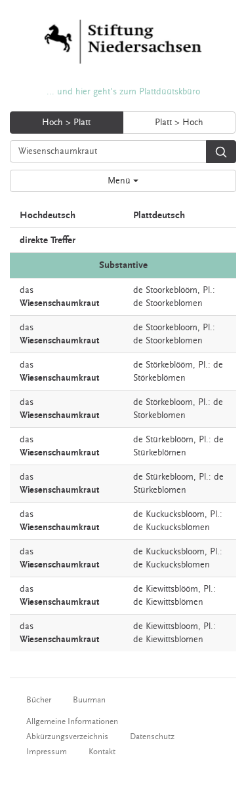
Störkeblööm (169, 365)
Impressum (46, 751)
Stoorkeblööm (171, 290)
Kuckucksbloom (175, 551)
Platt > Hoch (179, 122)
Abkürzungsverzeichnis (67, 736)
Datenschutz (152, 736)
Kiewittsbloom (172, 626)
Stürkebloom (170, 477)
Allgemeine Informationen (72, 721)
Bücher (38, 699)
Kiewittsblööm (172, 589)
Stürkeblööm (170, 439)
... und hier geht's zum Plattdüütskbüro (123, 91)
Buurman (89, 699)
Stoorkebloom (171, 327)
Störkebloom (169, 402)
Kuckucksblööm (175, 514)
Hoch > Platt (66, 122)
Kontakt (102, 751)
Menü (120, 181)
